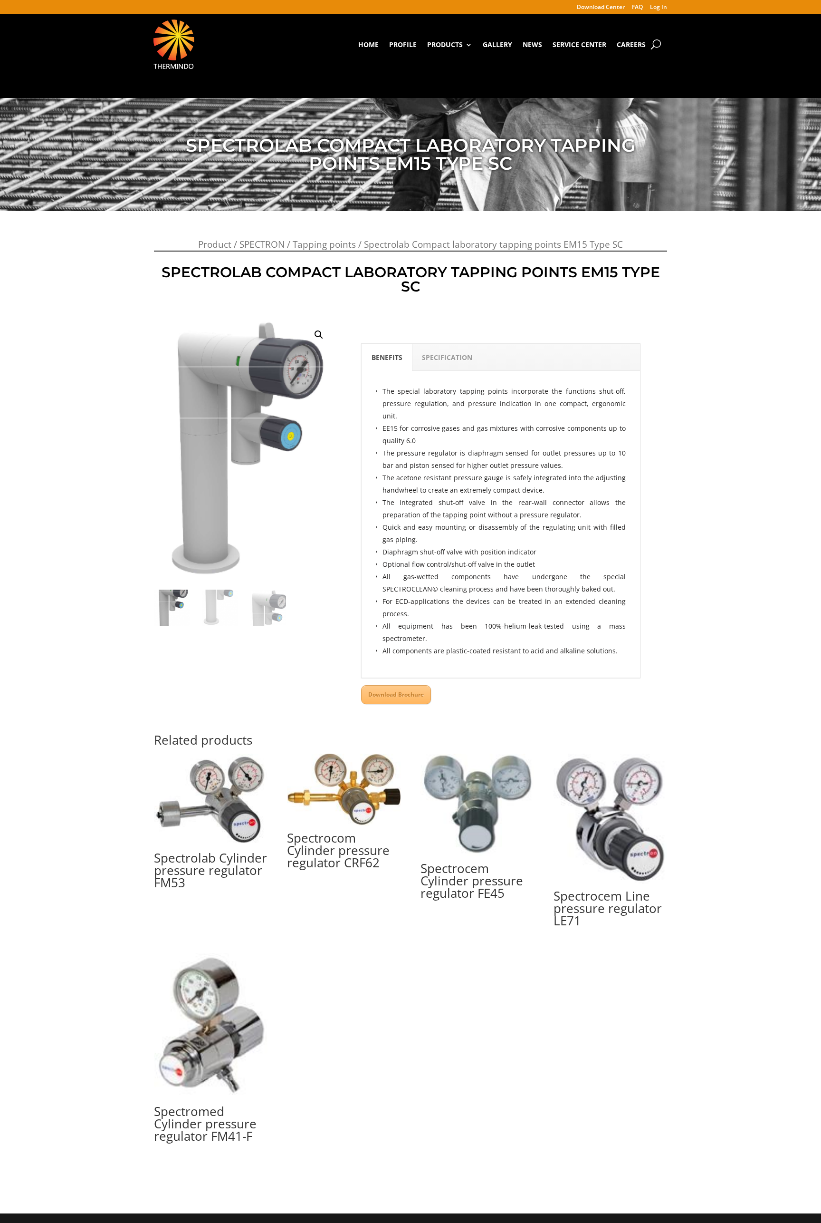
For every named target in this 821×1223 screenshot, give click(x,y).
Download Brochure (396, 694)
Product (214, 244)
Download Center (601, 7)
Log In (658, 7)
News (532, 44)
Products (445, 44)
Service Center (579, 44)
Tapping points (324, 244)
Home (368, 44)
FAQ (637, 7)
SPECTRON (262, 244)
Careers (631, 44)
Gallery (497, 44)
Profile (403, 44)
